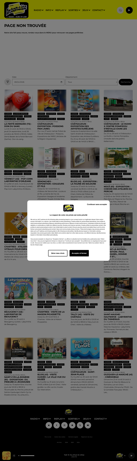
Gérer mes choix (57, 253)
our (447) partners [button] (40, 219)
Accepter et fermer (79, 253)
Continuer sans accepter (97, 204)
